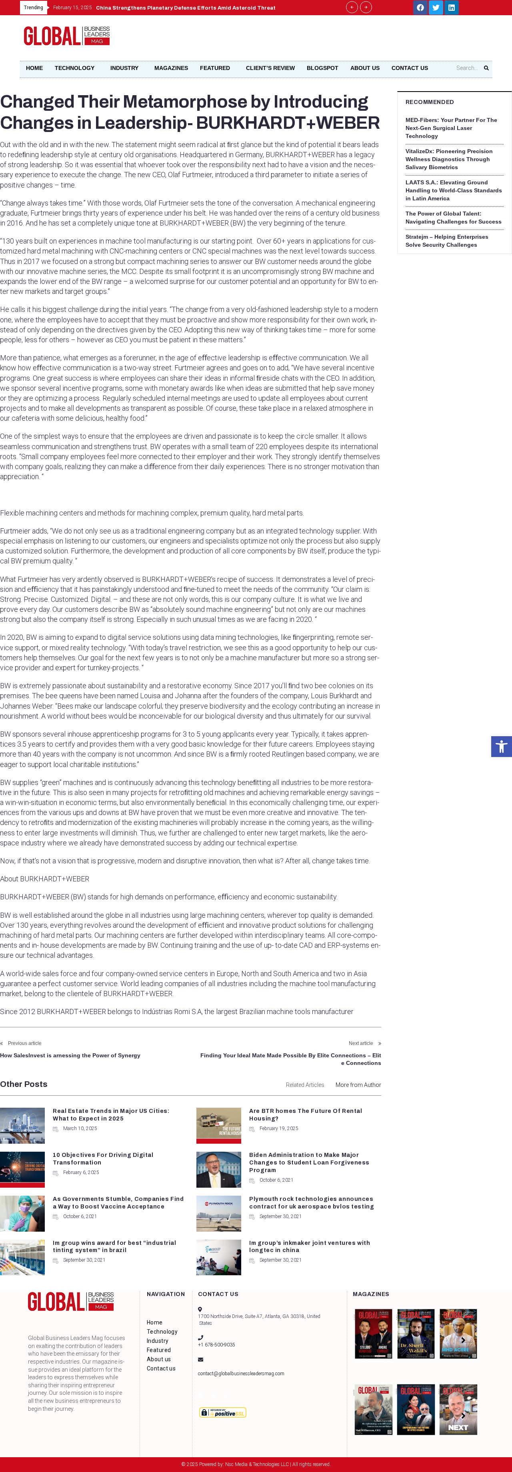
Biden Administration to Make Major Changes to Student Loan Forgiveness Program (309, 1162)
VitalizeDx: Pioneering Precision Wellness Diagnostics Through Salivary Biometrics (449, 159)
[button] (501, 746)
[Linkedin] (451, 7)
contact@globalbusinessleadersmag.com (241, 1373)
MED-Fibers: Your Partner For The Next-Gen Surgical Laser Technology (451, 128)
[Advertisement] (342, 40)
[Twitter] (436, 7)
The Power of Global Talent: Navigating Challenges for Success (454, 217)
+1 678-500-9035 (216, 1345)
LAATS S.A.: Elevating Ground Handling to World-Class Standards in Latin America (454, 190)
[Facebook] (420, 7)
